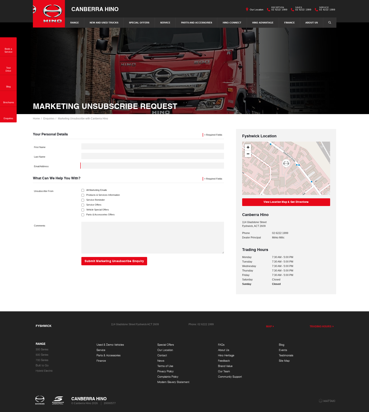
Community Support (230, 376)
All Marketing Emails (96, 190)
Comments (39, 225)
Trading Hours (321, 326)
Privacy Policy (165, 371)
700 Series (42, 360)
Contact (162, 355)
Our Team (224, 371)
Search (329, 22)
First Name (39, 147)
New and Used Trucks (104, 22)
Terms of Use (165, 366)
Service (165, 22)
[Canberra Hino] (49, 14)
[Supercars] (58, 401)
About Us (311, 22)
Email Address (41, 166)
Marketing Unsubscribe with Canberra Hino (83, 118)
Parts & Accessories (108, 355)
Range (74, 22)
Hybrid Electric (44, 370)
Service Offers (93, 205)
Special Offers (139, 22)
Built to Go (42, 365)
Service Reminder (95, 200)
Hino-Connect (232, 22)
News (160, 360)
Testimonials (286, 355)
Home (36, 118)
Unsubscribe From (43, 191)
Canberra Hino (95, 9)
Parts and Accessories (196, 22)
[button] (286, 163)
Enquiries (48, 118)
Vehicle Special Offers (97, 210)
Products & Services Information (103, 195)
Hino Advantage (262, 22)
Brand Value (225, 366)
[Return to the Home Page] (41, 401)
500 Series (42, 354)
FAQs (221, 344)
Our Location (256, 9)
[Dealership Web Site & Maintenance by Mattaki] (327, 401)
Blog (281, 344)
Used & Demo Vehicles (110, 344)
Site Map (284, 360)
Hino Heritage (226, 355)
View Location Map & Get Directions (286, 202)
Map (269, 326)
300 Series (42, 349)
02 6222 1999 (279, 9)
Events (283, 350)
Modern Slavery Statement (173, 382)
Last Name (39, 156)
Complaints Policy (167, 376)
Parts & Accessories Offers (100, 214)
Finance (289, 22)
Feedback (224, 360)
